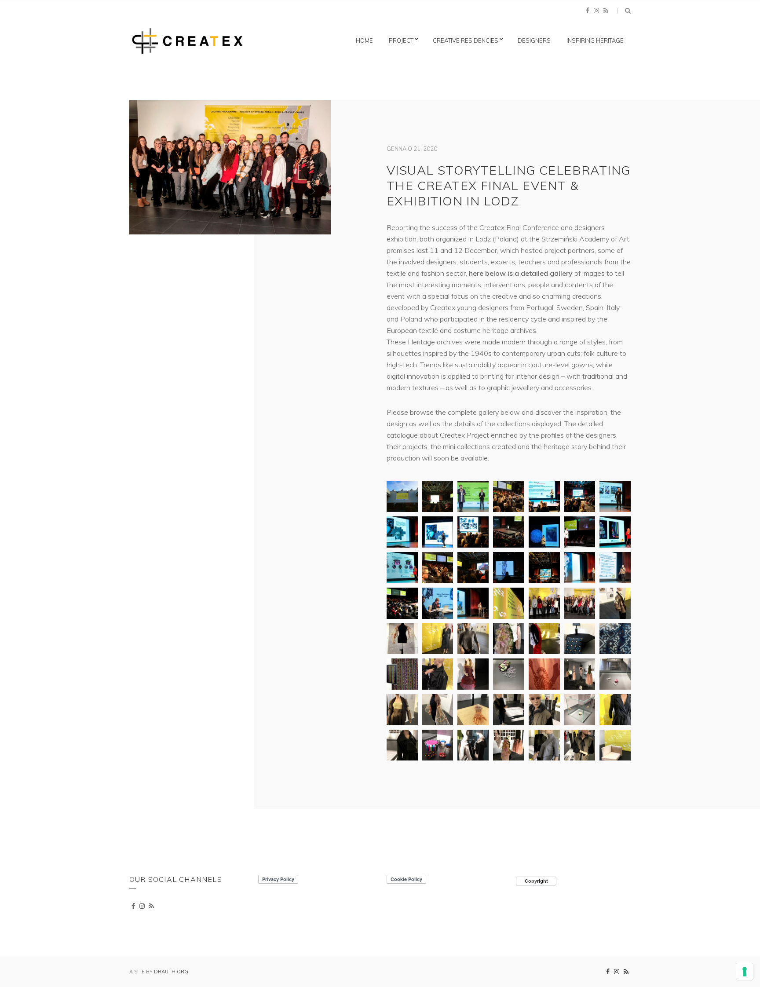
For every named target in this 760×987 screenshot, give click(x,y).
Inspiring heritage (595, 40)
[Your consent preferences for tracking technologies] (744, 971)
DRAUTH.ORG (171, 972)
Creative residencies (465, 40)
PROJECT (401, 40)
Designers (534, 40)
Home (364, 40)
